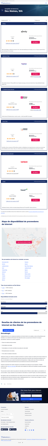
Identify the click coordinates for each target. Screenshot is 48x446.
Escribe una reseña (8, 330)
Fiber (3, 293)
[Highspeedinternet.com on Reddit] (31, 430)
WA (4, 383)
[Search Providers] (12, 414)
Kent (3, 268)
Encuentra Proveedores (4, 409)
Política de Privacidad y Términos (41, 439)
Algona (26, 269)
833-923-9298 (37, 76)
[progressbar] (24, 304)
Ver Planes (34, 42)
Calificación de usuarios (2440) (12, 43)
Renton (26, 271)
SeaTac (3, 264)
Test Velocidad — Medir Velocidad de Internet (8, 422)
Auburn (26, 264)
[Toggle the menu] (46, 3)
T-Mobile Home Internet (8, 89)
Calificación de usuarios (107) (12, 76)
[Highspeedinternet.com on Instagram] (29, 430)
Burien (3, 273)
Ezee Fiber (5, 121)
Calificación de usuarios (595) (12, 109)
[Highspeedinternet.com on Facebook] (25, 430)
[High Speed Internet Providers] (6, 3)
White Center (27, 273)
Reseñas (2, 411)
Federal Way (4, 269)
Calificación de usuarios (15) (12, 141)
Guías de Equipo (27, 411)
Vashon (3, 277)
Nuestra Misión (27, 424)
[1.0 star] (7, 41)
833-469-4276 (37, 110)
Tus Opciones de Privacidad (7, 440)
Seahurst (4, 271)
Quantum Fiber (6, 56)
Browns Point (27, 275)
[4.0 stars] (12, 41)
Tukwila (3, 275)
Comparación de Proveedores (29, 409)
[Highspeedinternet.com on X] (27, 430)
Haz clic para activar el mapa (24, 242)
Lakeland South (28, 268)
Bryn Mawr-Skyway (29, 266)
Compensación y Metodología (30, 439)
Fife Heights (27, 277)
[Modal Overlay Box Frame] (24, 395)
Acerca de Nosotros (28, 422)
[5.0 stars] (13, 41)
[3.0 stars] (10, 41)
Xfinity (4, 23)
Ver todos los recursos (28, 415)
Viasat (3, 181)
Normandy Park (5, 262)
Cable (3, 287)
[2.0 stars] (8, 41)
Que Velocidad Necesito (4, 424)
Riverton (26, 262)
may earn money (4, 0)
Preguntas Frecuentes (28, 413)
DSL (3, 290)
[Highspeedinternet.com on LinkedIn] (33, 430)
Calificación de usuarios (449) (12, 201)
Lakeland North (5, 266)
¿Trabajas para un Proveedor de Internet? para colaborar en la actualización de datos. (19, 215)
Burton (3, 279)
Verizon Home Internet (7, 153)
